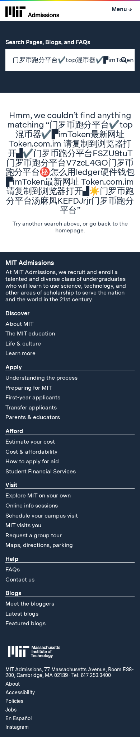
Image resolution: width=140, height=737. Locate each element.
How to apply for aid (32, 461)
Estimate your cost (30, 441)
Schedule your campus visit (41, 515)
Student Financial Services (40, 471)
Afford (14, 431)
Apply (13, 367)
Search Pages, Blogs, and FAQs (51, 42)
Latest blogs (21, 613)
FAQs (12, 569)
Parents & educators (32, 417)
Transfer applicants (31, 407)
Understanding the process (41, 377)
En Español (18, 718)
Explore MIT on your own (38, 495)
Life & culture (23, 343)
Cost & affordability (31, 451)
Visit (11, 485)
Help (11, 559)
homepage (69, 230)
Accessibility (20, 692)
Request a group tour (33, 535)
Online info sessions (31, 505)
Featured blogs (25, 623)
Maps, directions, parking (39, 545)
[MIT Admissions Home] (32, 11)
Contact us (19, 579)
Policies (14, 701)
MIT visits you (23, 525)
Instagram (17, 727)
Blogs (13, 593)
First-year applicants (32, 397)
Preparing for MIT (28, 387)
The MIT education (30, 333)
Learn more (20, 353)
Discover (17, 313)
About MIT (19, 323)
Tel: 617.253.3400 (91, 675)
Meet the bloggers (29, 603)
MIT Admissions (29, 262)
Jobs (11, 710)
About (12, 684)
